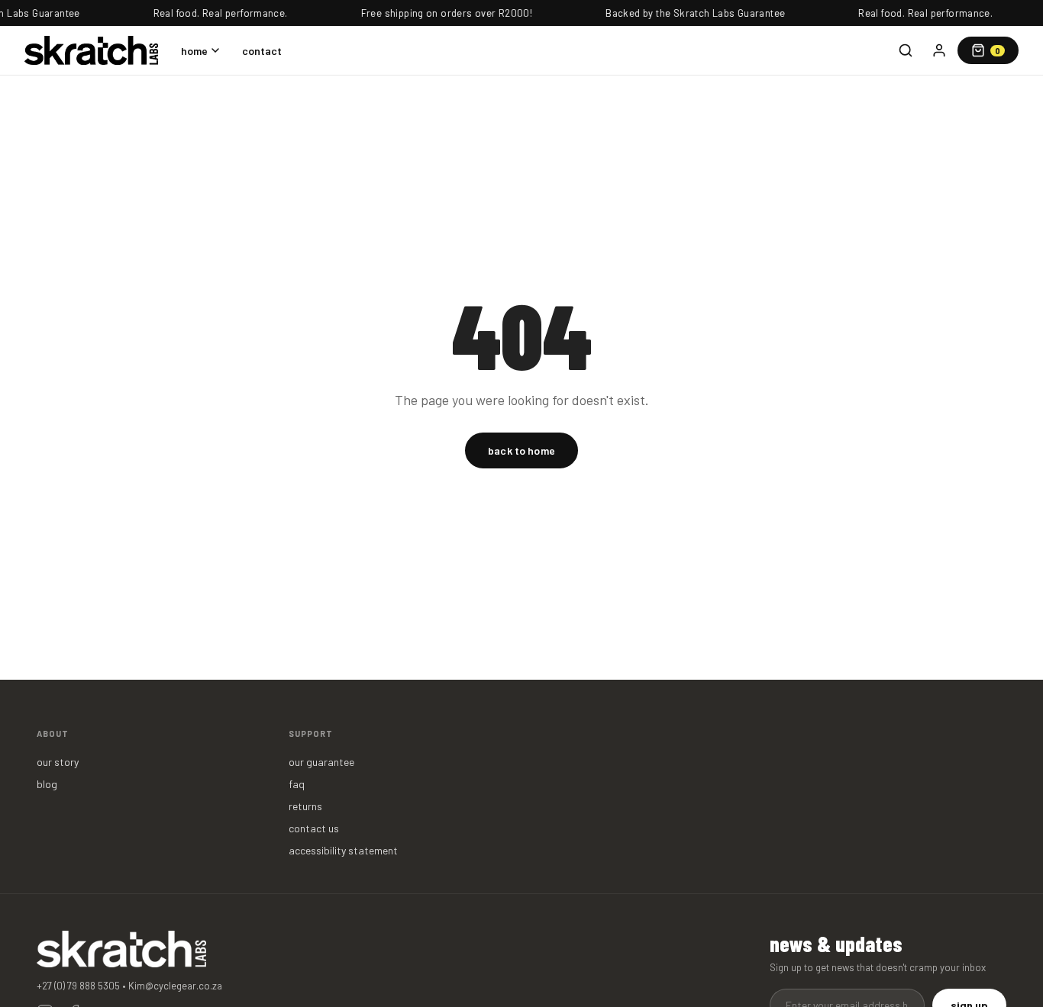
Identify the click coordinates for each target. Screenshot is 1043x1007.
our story (58, 761)
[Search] (905, 50)
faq (297, 783)
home (194, 50)
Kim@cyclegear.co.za (175, 986)
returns (305, 805)
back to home (521, 450)
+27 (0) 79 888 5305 (78, 986)
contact (262, 50)
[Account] (939, 50)
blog (47, 783)
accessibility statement (343, 850)
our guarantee (321, 761)
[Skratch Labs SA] (91, 50)
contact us (314, 828)
